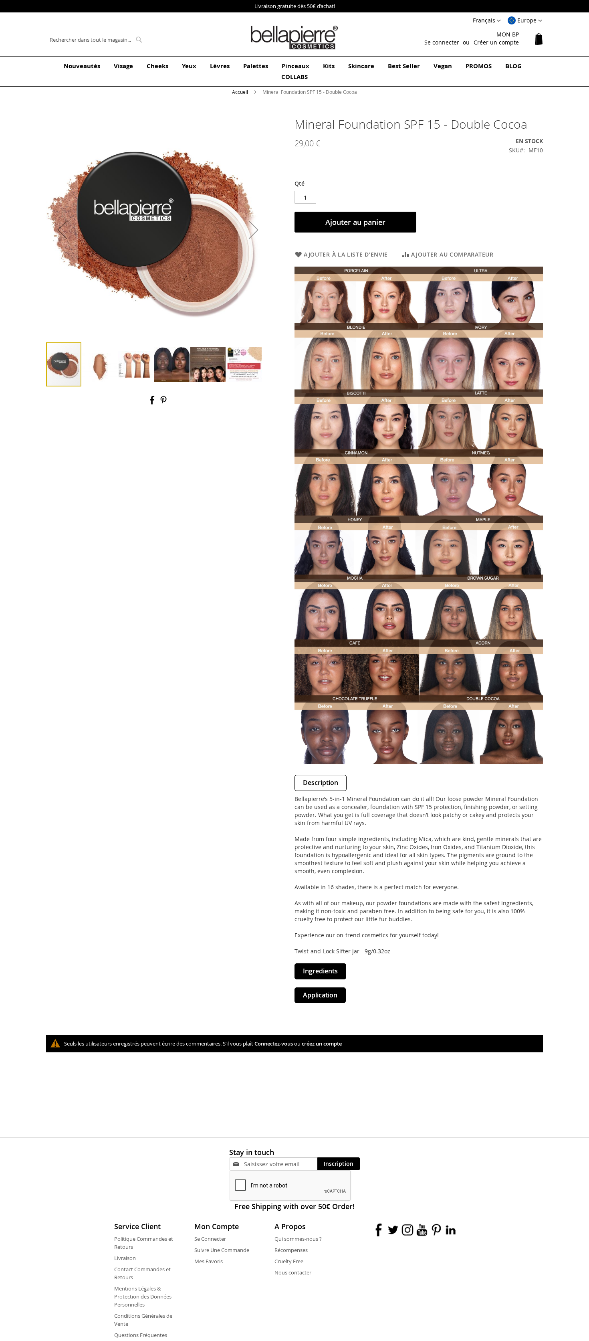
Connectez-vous (273, 1043)
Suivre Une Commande (221, 1250)
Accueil (240, 92)
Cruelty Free (288, 1261)
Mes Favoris (208, 1261)
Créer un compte (496, 42)
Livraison (125, 1258)
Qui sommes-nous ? (298, 1238)
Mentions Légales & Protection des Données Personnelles (142, 1296)
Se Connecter (210, 1238)
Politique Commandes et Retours (143, 1242)
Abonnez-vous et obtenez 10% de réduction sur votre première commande (295, 6)
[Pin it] (163, 403)
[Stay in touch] (281, 1164)
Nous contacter (292, 1272)
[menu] (294, 71)
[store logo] (294, 37)
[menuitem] (82, 66)
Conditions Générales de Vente (143, 1319)
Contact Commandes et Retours (142, 1273)
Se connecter (441, 42)
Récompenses (291, 1250)
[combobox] (96, 39)
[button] (524, 20)
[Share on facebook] (153, 403)
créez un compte (322, 1043)
